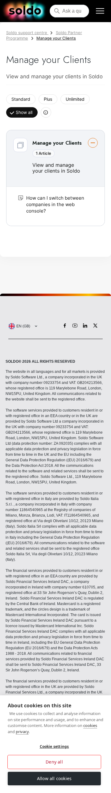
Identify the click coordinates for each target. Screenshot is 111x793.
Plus (48, 99)
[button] (55, 178)
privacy (22, 731)
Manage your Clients (56, 38)
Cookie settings (54, 746)
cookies (90, 725)
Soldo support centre (27, 32)
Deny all (54, 762)
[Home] (25, 11)
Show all (24, 112)
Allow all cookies (54, 778)
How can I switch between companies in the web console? (55, 204)
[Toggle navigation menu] (100, 11)
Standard (20, 99)
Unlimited (75, 99)
